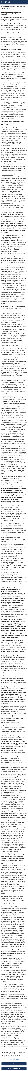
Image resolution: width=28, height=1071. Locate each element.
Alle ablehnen (14, 1064)
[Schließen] (26, 1048)
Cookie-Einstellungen (14, 1059)
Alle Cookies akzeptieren (14, 1068)
